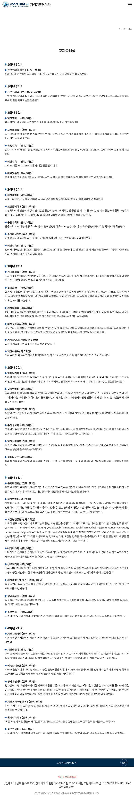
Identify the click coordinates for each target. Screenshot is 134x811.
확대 (120, 29)
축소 (125, 29)
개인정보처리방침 (67, 776)
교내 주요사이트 (65, 762)
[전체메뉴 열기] (130, 4)
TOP (124, 762)
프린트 (130, 29)
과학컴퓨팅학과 (26, 4)
